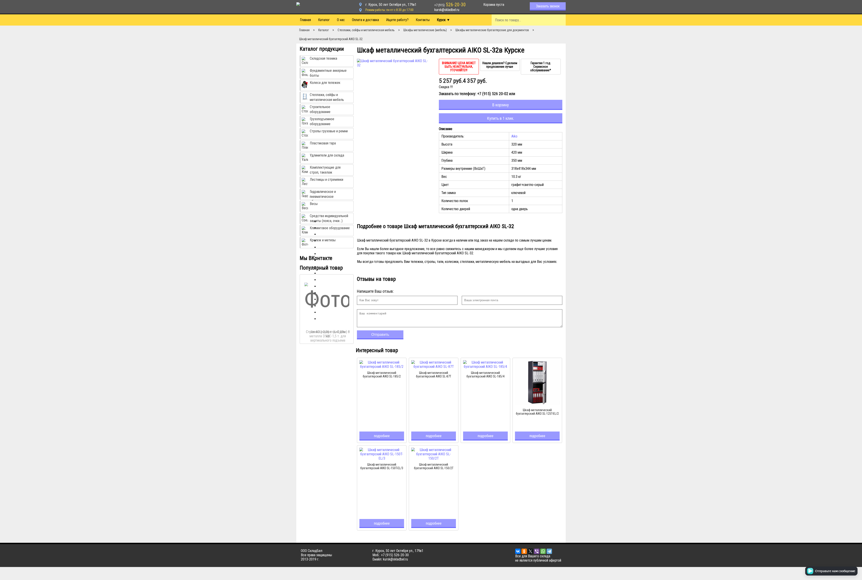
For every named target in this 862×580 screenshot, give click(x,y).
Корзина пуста (493, 4)
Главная (305, 20)
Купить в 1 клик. (500, 118)
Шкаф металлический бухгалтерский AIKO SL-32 (331, 39)
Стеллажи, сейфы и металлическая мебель (366, 30)
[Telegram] (549, 551)
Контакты (423, 20)
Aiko (514, 136)
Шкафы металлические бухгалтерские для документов (492, 30)
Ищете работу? (397, 20)
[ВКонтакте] (518, 551)
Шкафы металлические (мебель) (425, 30)
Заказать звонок (548, 6)
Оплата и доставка (365, 20)
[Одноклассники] (524, 551)
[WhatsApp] (543, 551)
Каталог (324, 20)
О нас (341, 20)
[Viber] (536, 551)
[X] (530, 551)
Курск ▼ (443, 20)
